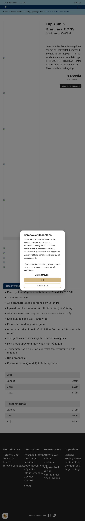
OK (42, 280)
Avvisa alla (42, 286)
